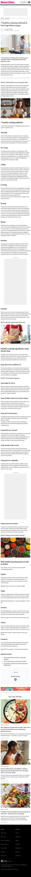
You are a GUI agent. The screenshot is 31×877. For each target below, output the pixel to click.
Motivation (18, 836)
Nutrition (7, 18)
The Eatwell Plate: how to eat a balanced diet (16, 82)
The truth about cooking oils (12, 378)
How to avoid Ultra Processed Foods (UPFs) (15, 661)
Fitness (17, 833)
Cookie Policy (4, 848)
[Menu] (29, 2)
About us (3, 851)
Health (17, 840)
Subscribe (3, 836)
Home (2, 18)
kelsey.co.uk (16, 869)
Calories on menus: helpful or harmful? (15, 535)
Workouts (17, 855)
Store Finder (4, 855)
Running (17, 851)
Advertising (3, 833)
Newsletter (23, 2)
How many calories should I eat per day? (15, 322)
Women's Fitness (9, 29)
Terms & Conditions (5, 840)
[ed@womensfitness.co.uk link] (15, 679)
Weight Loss (18, 848)
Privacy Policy (4, 844)
